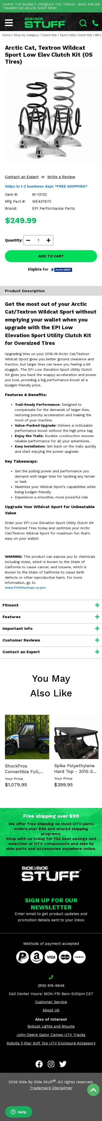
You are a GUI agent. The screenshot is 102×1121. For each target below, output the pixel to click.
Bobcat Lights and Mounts (51, 1026)
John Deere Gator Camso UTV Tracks (51, 1035)
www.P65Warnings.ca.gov (25, 587)
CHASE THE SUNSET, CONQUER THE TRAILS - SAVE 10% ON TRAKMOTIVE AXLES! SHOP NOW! (51, 6)
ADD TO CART (51, 256)
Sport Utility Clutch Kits (76, 35)
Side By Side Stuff (37, 1082)
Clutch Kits (49, 35)
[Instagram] (51, 1064)
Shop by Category (26, 35)
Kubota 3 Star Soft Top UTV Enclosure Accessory (51, 1043)
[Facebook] (39, 1064)
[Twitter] (63, 1064)
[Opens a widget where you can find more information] (18, 1112)
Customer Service (51, 1002)
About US (51, 1010)
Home (6, 35)
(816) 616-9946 (51, 985)
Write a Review (61, 177)
